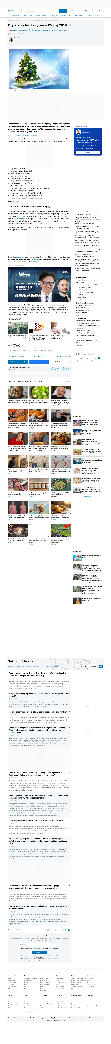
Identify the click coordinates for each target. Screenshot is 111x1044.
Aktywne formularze (86, 303)
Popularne (80, 214)
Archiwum (89, 1000)
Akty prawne (43, 995)
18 (81, 358)
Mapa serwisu (93, 1018)
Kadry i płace (11, 1005)
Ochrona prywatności (20, 1018)
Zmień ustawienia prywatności (39, 1018)
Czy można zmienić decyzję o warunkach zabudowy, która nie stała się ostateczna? (87, 260)
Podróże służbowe (76, 1004)
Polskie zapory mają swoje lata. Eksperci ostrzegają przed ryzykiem (87, 227)
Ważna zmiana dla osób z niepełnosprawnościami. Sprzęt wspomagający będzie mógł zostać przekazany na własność (85, 255)
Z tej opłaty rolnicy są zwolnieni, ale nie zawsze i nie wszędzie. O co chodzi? (86, 222)
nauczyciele (20, 257)
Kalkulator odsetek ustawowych (85, 292)
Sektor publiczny (41, 15)
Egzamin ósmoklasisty (29, 1009)
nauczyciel (34, 259)
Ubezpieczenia (27, 982)
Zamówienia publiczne (82, 310)
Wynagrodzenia (28, 980)
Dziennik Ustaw (44, 998)
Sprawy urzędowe (44, 984)
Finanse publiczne (81, 307)
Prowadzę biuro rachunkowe (78, 980)
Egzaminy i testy (28, 1004)
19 (84, 358)
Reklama (83, 1018)
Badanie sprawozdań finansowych (85, 333)
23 (99, 358)
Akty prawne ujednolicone (46, 1005)
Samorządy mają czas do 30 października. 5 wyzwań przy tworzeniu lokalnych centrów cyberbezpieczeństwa (88, 241)
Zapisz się (88, 152)
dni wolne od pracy (40, 350)
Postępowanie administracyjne (84, 305)
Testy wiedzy (27, 1011)
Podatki (10, 978)
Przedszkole (27, 998)
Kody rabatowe (91, 1002)
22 (95, 358)
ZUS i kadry (11, 984)
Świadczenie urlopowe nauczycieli (86, 323)
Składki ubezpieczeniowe (77, 1002)
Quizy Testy (79, 345)
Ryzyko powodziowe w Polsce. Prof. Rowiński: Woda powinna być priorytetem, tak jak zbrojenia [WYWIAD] (87, 218)
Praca (41, 986)
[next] (69, 930)
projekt (47, 305)
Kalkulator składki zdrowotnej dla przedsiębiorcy (85, 281)
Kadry (24, 15)
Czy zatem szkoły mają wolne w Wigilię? (24, 135)
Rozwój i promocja (45, 666)
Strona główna (11, 20)
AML (72, 988)
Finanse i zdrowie (60, 988)
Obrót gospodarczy (13, 982)
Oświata (35, 20)
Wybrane (96, 214)
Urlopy (25, 984)
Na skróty (90, 995)
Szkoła (25, 1000)
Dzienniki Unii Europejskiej (46, 1004)
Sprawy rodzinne (44, 978)
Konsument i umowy (45, 982)
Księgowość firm (12, 976)
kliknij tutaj (48, 960)
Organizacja (20, 666)
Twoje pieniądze (61, 15)
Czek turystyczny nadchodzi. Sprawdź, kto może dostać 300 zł (87, 246)
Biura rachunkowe (76, 976)
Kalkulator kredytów (81, 289)
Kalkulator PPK (80, 294)
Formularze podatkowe (93, 1005)
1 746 (64, 929)
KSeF (97, 15)
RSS (69, 1018)
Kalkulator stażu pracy (61, 1005)
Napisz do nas (41, 356)
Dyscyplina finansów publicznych (85, 335)
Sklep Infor (42, 988)
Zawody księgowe (12, 986)
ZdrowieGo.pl (90, 998)
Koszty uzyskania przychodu (84, 338)
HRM (25, 988)
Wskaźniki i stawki (76, 995)
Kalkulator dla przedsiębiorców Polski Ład (88, 285)
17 (77, 358)
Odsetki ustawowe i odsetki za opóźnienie (88, 320)
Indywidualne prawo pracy (30, 978)
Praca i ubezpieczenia (61, 982)
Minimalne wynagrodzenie (78, 1000)
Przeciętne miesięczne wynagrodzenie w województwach (87, 327)
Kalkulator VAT (59, 1002)
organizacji (18, 219)
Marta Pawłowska (19, 38)
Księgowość (16, 15)
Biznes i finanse (60, 978)
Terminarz (82, 354)
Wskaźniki (82, 318)
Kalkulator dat (80, 299)
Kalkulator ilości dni (81, 297)
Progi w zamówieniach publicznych (86, 330)
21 (91, 358)
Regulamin (54, 1018)
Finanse (28, 666)
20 (88, 358)
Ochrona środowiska (81, 312)
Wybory (78, 315)
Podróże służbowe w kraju (78, 998)
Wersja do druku (19, 356)
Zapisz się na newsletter (63, 356)
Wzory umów (90, 1004)
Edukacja (89, 15)
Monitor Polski (43, 1000)
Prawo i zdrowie (44, 990)
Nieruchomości (79, 15)
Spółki (57, 980)
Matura (25, 1007)
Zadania (29, 20)
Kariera (62, 1018)
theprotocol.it (90, 1007)
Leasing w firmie (60, 986)
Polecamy (77, 551)
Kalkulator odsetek (60, 1004)
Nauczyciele (27, 1002)
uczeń (10, 350)
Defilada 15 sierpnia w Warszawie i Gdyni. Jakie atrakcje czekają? (87, 264)
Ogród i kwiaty (91, 986)
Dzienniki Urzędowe (45, 1002)
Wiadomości (11, 666)
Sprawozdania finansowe (77, 986)
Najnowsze (88, 214)
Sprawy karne (43, 980)
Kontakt (75, 1018)
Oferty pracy (90, 1009)
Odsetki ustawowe (76, 1005)
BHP (25, 986)
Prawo (51, 15)
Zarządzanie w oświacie (30, 1005)
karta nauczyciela (28, 350)
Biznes (31, 15)
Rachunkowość (12, 980)
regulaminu (39, 948)
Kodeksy (42, 1007)
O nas (9, 1018)
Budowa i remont (91, 984)
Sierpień (91, 354)
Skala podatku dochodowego (78, 1007)
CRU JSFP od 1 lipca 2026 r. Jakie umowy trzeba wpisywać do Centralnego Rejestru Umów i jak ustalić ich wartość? (87, 236)
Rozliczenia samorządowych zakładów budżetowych (87, 341)
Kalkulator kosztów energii (83, 287)
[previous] (48, 930)
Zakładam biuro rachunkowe (78, 978)
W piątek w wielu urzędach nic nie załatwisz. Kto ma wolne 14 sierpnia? (88, 269)
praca (49, 350)
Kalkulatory (82, 277)
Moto (70, 15)
